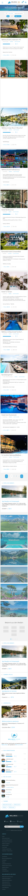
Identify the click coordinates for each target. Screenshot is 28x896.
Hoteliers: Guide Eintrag (6, 849)
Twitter (7, 821)
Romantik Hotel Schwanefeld (11, 252)
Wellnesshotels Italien (6, 883)
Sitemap (3, 889)
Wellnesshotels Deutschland (7, 876)
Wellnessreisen (11, 807)
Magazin (3, 861)
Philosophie (4, 869)
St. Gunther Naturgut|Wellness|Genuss (14, 455)
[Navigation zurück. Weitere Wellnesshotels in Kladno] (6, 476)
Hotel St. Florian (6, 292)
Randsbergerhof (6, 375)
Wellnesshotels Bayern (6, 878)
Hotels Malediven (5, 887)
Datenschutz (9, 850)
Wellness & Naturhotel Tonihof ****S (13, 332)
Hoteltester (4, 860)
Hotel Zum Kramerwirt (9, 415)
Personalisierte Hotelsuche (7, 841)
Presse (3, 836)
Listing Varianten (5, 871)
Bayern (11, 41)
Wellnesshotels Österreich (7, 880)
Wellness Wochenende (7, 804)
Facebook (13, 821)
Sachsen (10, 253)
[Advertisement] (14, 92)
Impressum (4, 850)
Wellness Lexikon (5, 845)
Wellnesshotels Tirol (6, 882)
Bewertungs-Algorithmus (7, 858)
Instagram (20, 821)
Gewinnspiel (4, 847)
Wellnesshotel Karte (6, 838)
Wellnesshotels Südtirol (6, 885)
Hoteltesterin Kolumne (6, 863)
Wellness (4, 807)
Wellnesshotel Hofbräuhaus (10, 170)
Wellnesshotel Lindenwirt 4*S (11, 40)
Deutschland (17, 41)
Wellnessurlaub (17, 804)
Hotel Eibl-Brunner (7, 210)
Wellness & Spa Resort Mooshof (12, 128)
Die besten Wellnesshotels (7, 840)
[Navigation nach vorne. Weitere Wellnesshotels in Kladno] (21, 476)
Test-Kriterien (4, 856)
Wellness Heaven (5, 867)
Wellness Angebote (6, 843)
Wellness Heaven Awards (7, 865)
